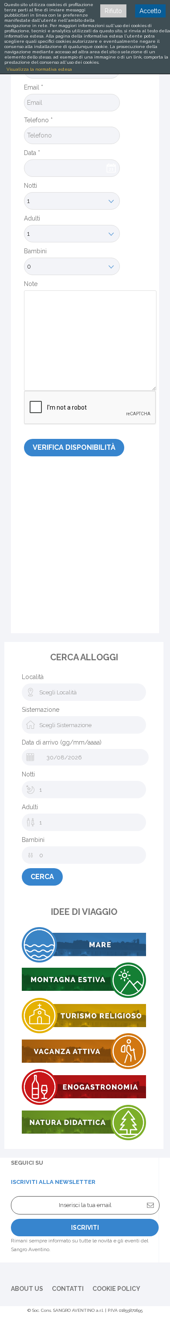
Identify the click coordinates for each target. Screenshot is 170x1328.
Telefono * (38, 120)
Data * (32, 152)
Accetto (150, 10)
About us (27, 1288)
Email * (33, 87)
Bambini (35, 251)
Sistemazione (40, 709)
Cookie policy (116, 1288)
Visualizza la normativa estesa (39, 69)
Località (33, 676)
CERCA (42, 877)
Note (30, 283)
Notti (30, 185)
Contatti (68, 1288)
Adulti (32, 218)
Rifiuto (113, 10)
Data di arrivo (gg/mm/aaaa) (62, 742)
